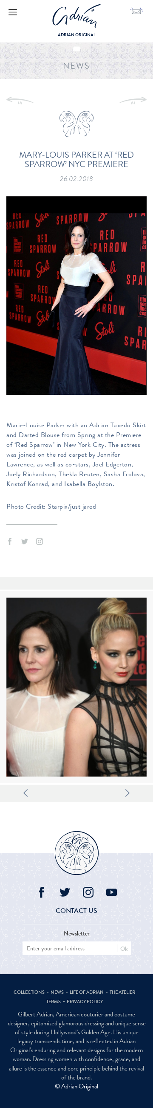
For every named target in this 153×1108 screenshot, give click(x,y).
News (57, 992)
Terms (53, 1001)
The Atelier (122, 992)
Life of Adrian (87, 992)
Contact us (76, 910)
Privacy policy (85, 1001)
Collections (29, 992)
